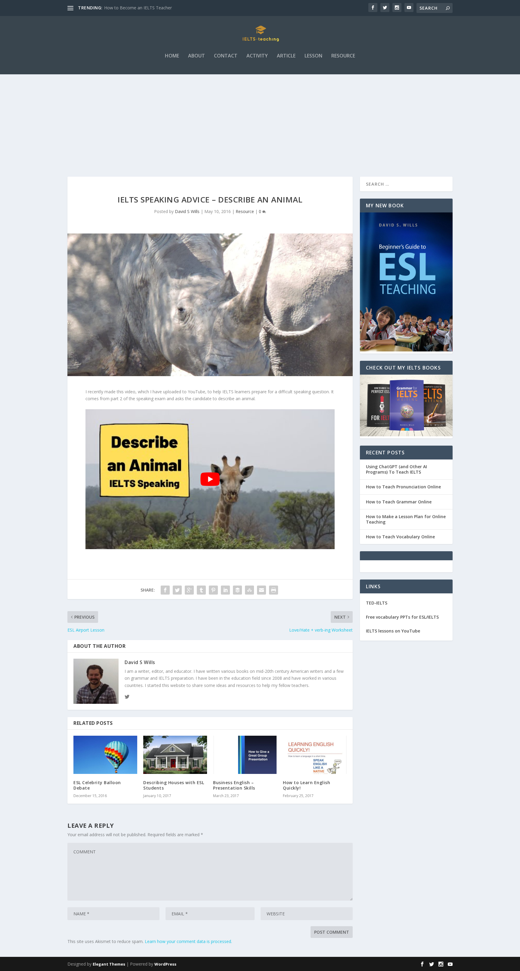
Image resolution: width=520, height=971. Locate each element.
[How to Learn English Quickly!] (315, 755)
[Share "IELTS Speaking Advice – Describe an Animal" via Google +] (189, 590)
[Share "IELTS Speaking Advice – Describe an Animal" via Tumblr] (201, 590)
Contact (225, 56)
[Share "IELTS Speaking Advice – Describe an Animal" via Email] (261, 590)
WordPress (165, 964)
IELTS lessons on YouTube (393, 631)
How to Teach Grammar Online (399, 502)
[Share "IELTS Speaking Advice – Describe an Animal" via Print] (274, 590)
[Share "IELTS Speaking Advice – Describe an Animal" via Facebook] (165, 590)
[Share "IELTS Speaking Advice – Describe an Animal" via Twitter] (177, 590)
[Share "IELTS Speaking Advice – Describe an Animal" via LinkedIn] (225, 590)
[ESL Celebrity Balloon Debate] (105, 755)
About (196, 56)
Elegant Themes (109, 964)
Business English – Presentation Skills (234, 785)
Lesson (313, 56)
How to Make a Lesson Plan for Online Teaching (406, 519)
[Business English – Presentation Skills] (245, 755)
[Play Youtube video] (210, 479)
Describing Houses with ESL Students (173, 785)
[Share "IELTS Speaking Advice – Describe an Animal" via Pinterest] (213, 590)
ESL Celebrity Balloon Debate (97, 785)
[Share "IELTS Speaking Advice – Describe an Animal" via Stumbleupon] (249, 590)
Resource (343, 56)
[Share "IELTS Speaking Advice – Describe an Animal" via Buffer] (237, 590)
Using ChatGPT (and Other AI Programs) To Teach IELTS (396, 469)
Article (286, 56)
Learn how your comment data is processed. (188, 941)
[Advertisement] (260, 119)
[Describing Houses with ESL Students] (175, 755)
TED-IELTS (376, 603)
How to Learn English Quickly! (306, 785)
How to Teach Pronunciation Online (403, 487)
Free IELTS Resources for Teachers (138, 8)
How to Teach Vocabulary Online (400, 537)
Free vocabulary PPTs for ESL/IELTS (402, 617)
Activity (257, 56)
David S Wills (187, 211)
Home (172, 56)
